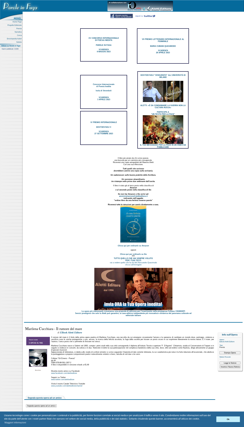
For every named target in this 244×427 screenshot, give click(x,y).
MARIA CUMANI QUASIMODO (163, 46)
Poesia (19, 29)
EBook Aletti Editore (227, 342)
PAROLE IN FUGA (103, 45)
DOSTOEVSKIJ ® (103, 127)
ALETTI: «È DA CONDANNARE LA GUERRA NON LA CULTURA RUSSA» (163, 106)
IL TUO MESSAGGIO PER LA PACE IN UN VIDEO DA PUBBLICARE (163, 146)
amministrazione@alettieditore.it (133, 196)
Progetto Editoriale (15, 25)
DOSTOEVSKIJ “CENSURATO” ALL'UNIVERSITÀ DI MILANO (163, 76)
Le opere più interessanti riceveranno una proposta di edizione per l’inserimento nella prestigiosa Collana (133, 311)
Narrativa (19, 32)
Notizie (19, 42)
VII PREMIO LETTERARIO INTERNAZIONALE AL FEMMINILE (163, 40)
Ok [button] (228, 419)
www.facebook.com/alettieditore (64, 373)
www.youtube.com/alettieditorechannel (66, 386)
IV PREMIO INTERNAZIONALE (104, 122)
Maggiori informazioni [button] (15, 422)
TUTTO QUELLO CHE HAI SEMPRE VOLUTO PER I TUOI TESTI (133, 259)
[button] (213, 419)
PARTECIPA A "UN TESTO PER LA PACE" (163, 113)
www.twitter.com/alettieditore (62, 379)
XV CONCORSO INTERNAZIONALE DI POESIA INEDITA (104, 39)
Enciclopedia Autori (15, 39)
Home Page (18, 22)
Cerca (20, 35)
